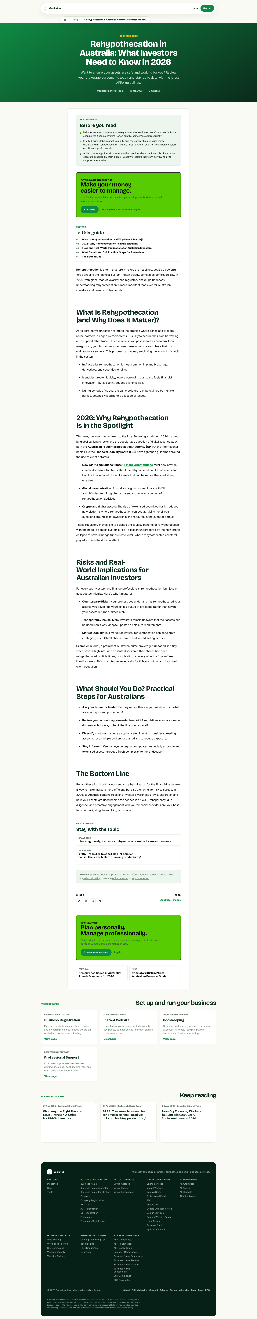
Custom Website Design (159, 1217)
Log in (195, 8)
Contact (153, 1290)
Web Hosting (54, 1239)
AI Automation (188, 1179)
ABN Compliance (122, 1239)
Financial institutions (138, 464)
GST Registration (89, 1213)
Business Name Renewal (127, 1260)
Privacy (164, 1290)
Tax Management (89, 1248)
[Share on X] (86, 901)
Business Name (88, 1184)
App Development (156, 1229)
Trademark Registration (92, 1221)
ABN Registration (89, 1208)
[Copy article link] (79, 901)
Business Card (154, 1225)
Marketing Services (159, 1179)
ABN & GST (86, 1204)
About (126, 1290)
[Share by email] (99, 901)
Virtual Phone (121, 1188)
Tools (50, 1192)
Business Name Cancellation (122, 1270)
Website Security (56, 1252)
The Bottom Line (91, 256)
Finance (176, 899)
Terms (173, 1290)
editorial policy (91, 878)
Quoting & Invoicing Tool (93, 1239)
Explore (52, 1179)
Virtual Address (122, 1184)
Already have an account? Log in (120, 209)
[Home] (65, 20)
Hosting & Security (58, 1235)
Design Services (155, 1213)
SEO (149, 1200)
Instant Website (155, 1188)
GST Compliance (122, 1276)
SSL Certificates (55, 1248)
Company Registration (92, 1200)
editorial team (120, 878)
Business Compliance (126, 1235)
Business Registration (94, 1179)
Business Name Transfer (127, 1264)
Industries (52, 1184)
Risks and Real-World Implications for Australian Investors (117, 247)
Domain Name (154, 1192)
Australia (165, 899)
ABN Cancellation (123, 1248)
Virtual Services (124, 1179)
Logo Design (153, 1221)
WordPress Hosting (57, 1243)
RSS (207, 1290)
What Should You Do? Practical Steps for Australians (113, 252)
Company (85, 1196)
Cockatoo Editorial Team (110, 91)
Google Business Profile (159, 1208)
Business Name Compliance (128, 1256)
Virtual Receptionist (124, 1192)
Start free (89, 209)
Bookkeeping (87, 1243)
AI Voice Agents (188, 1196)
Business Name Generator (94, 1188)
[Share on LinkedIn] (93, 901)
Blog (75, 19)
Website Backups (56, 1256)
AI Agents (185, 1188)
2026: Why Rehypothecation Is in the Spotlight (110, 243)
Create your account (96, 952)
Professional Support (94, 1235)
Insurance (85, 1252)
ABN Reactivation (123, 1243)
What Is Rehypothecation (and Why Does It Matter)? (112, 239)
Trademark (86, 1217)
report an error (140, 878)
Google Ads (153, 1204)
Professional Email (156, 1196)
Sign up (207, 8)
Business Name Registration (95, 1192)
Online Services (155, 1184)
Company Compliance (125, 1252)
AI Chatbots (186, 1192)
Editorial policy (140, 1290)
